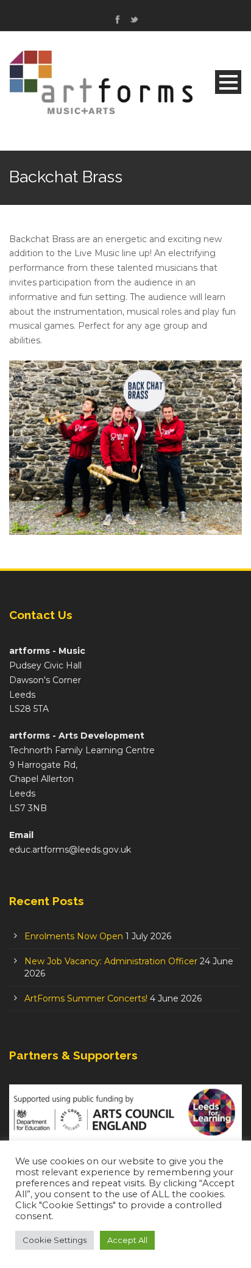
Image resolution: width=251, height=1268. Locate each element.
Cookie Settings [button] (55, 1240)
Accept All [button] (127, 1240)
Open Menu (228, 82)
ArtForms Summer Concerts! (85, 998)
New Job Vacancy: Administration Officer (110, 961)
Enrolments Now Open (73, 936)
